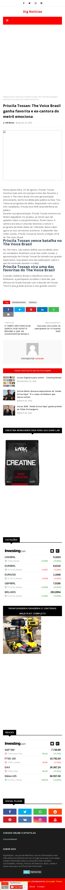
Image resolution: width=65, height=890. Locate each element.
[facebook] (23, 3)
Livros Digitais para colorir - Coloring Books (39, 377)
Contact (40, 886)
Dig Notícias (32, 12)
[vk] (25, 819)
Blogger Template (22, 881)
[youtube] (55, 819)
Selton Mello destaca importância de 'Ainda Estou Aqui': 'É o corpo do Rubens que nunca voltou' (39, 394)
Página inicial (8, 97)
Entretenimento (19, 302)
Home (24, 886)
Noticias (19, 97)
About (32, 886)
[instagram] (36, 3)
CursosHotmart (10, 839)
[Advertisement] (32, 57)
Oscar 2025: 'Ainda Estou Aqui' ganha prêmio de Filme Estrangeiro (39, 408)
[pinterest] (41, 3)
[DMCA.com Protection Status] (32, 873)
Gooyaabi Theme (54, 881)
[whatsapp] (40, 812)
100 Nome (9, 122)
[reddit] (55, 812)
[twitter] (30, 3)
